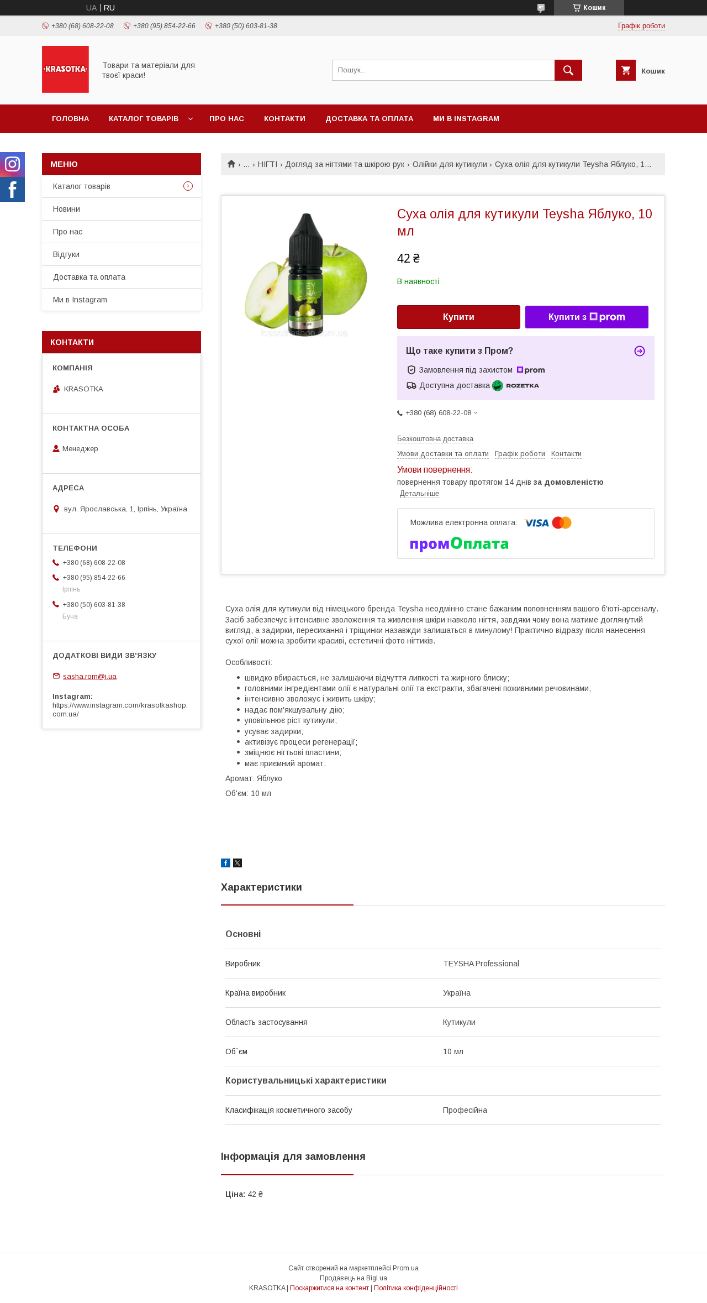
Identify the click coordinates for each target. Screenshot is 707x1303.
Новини (66, 209)
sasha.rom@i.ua (90, 676)
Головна (70, 118)
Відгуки (66, 254)
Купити (458, 317)
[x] (237, 864)
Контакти (284, 118)
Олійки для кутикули (450, 164)
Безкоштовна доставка (435, 439)
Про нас (226, 118)
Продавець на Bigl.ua (353, 1278)
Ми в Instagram (466, 118)
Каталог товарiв (143, 118)
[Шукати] (568, 70)
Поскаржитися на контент (329, 1288)
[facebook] (225, 864)
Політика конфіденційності (416, 1288)
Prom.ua (406, 1268)
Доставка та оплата (369, 118)
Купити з (567, 317)
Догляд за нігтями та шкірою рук (344, 164)
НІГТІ (267, 164)
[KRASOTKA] (65, 90)
